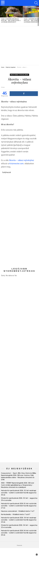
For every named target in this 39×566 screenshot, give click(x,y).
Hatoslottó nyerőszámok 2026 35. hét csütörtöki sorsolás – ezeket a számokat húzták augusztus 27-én (18, 506)
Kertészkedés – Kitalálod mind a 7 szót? (15, 514)
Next (38, 16)
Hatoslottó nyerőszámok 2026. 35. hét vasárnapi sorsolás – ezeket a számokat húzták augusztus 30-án (18, 493)
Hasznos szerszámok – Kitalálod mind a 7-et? (17, 511)
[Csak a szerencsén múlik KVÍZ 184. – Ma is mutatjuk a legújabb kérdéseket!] (11, 11)
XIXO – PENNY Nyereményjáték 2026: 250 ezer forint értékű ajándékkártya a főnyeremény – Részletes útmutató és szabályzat (17, 485)
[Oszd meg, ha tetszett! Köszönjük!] (24, 93)
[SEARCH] (36, 3)
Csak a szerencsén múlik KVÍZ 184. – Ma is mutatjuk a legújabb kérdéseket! (10, 20)
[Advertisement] (19, 45)
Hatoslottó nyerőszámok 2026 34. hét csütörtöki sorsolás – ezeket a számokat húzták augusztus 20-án (18, 533)
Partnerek (19, 545)
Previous (1, 16)
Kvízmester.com (16, 163)
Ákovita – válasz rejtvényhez (21, 160)
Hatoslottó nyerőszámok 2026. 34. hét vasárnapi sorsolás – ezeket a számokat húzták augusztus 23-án (18, 520)
